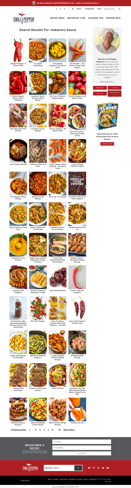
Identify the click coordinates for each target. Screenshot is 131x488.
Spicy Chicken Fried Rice (18, 228)
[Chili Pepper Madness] (23, 22)
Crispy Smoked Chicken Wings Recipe (57, 358)
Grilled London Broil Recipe (37, 389)
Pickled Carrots (77, 423)
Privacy (85, 479)
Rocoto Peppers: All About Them (77, 97)
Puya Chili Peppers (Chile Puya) (77, 322)
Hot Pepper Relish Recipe (18, 198)
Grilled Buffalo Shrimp (77, 357)
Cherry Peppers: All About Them (57, 130)
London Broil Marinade (18, 389)
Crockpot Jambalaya (38, 64)
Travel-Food (63, 479)
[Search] (78, 468)
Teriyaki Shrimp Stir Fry (77, 228)
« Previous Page (18, 430)
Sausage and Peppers (18, 291)
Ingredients (72, 479)
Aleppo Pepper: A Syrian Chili (18, 64)
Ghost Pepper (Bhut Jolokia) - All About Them (57, 166)
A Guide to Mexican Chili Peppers (77, 198)
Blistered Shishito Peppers (37, 357)
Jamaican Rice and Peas (38, 165)
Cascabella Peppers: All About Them (57, 66)
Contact (55, 479)
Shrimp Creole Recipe (38, 198)
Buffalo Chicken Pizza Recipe (57, 228)
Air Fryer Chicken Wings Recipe (57, 97)
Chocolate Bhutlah (58, 290)
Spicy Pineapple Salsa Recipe (38, 424)
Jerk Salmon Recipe (18, 164)
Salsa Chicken (57, 388)
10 (59, 430)
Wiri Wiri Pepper (38, 321)
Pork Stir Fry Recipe (57, 197)
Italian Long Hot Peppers (77, 291)
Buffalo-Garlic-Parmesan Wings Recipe (77, 260)
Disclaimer (92, 479)
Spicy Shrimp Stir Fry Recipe (37, 228)
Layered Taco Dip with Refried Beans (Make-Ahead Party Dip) (77, 391)
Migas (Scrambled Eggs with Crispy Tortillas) (38, 260)
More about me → (107, 82)
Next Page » (69, 430)
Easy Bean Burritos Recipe (18, 130)
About (50, 479)
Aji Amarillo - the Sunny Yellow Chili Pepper (77, 66)
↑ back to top (24, 480)
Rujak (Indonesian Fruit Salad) (18, 357)
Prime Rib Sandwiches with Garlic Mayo (57, 260)
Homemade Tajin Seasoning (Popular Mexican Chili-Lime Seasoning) (18, 324)
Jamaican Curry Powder (18, 259)
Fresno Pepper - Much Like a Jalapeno (18, 98)
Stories (79, 479)
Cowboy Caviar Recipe (38, 130)
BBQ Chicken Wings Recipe (57, 424)
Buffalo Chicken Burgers (18, 424)
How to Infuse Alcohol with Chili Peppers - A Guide (58, 323)
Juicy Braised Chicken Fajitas (77, 165)
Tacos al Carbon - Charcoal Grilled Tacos (77, 134)
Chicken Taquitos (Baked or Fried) (37, 291)
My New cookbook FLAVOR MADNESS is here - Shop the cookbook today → (68, 3)
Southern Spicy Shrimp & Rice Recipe (37, 98)
